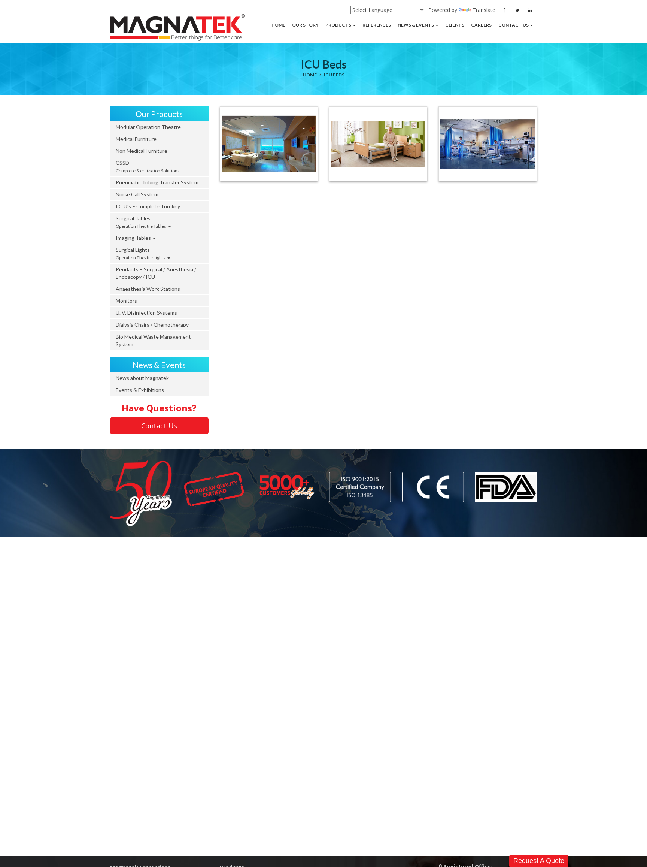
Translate (484, 9)
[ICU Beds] (269, 143)
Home (310, 75)
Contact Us (159, 425)
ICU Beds (334, 75)
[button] (340, 25)
